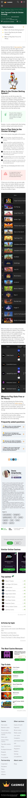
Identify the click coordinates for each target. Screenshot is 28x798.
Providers (3, 754)
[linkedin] (12, 477)
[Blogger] (9, 459)
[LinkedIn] (16, 459)
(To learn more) (13, 795)
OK (22, 795)
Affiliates (3, 774)
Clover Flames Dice (17, 684)
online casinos (18, 403)
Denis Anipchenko (15, 16)
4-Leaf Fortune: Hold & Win (18, 702)
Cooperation (4, 764)
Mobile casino (17, 733)
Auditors (16, 751)
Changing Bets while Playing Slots (10, 635)
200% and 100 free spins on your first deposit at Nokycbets (20, 653)
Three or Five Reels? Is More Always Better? (13, 637)
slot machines (18, 47)
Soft (15, 743)
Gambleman (15, 675)
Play (9, 569)
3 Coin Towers (16, 667)
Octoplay (14, 704)
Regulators (17, 748)
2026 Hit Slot (16, 692)
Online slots (4, 737)
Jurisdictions (17, 746)
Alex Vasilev (10, 529)
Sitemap (16, 754)
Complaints (17, 738)
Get (20, 659)
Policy (2, 769)
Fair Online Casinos (6, 626)
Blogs (15, 764)
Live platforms (17, 756)
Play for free (19, 672)
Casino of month (18, 725)
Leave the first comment (8, 21)
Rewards (3, 752)
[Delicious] (11, 459)
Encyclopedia (4, 757)
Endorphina (15, 669)
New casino (4, 725)
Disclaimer (4, 766)
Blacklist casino (5, 727)
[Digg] (13, 459)
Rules (2, 747)
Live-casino (17, 735)
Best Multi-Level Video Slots (8, 633)
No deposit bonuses (6, 749)
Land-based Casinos (19, 740)
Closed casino (4, 730)
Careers (3, 772)
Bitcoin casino (17, 730)
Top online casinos (6, 744)
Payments (16, 727)
